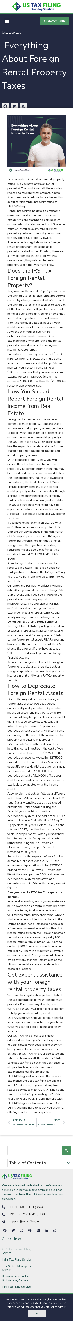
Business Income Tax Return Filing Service (16, 1278)
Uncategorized (11, 33)
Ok (36, 1313)
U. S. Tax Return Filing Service (16, 1251)
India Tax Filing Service (17, 1259)
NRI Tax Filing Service (16, 1287)
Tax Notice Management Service (18, 1268)
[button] (7, 21)
